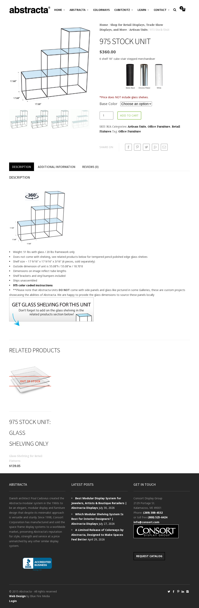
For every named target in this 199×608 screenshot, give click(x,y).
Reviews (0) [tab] (90, 167)
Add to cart (129, 115)
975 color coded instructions (33, 285)
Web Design (17, 596)
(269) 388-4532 (153, 512)
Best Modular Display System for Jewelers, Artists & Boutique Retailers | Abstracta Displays (99, 503)
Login (13, 601)
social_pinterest (178, 591)
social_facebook (173, 591)
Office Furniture (159, 126)
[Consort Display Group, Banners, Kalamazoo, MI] (37, 564)
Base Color (108, 103)
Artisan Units (138, 29)
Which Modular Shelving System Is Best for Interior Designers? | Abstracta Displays (97, 518)
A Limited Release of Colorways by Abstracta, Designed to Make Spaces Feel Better (97, 534)
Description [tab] (21, 167)
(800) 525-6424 (157, 517)
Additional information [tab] (56, 167)
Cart (181, 8)
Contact (160, 10)
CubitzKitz (122, 10)
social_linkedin (183, 591)
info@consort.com (146, 522)
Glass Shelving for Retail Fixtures (25, 458)
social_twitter (169, 591)
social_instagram (187, 591)
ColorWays (101, 10)
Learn (142, 10)
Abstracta (78, 10)
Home (58, 10)
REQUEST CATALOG (149, 556)
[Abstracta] (30, 10)
